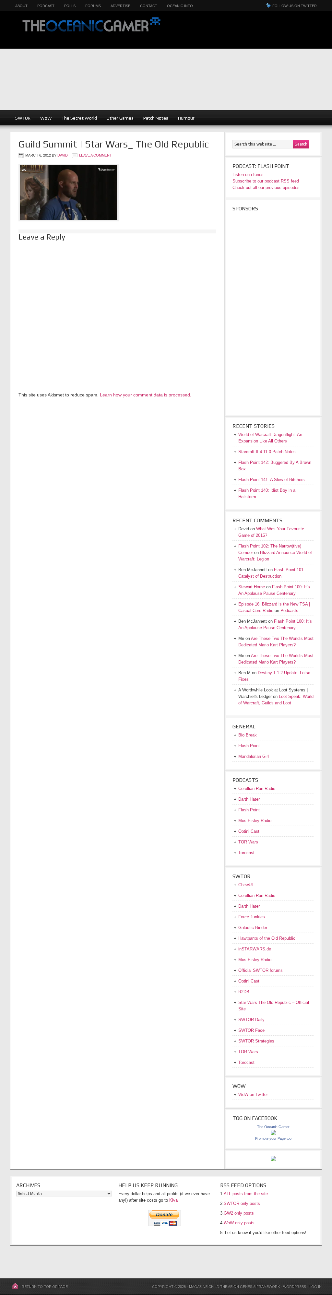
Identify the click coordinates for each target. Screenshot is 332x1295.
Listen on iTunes (248, 174)
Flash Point (249, 745)
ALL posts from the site (246, 1193)
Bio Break (247, 735)
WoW (46, 118)
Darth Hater (249, 799)
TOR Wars (248, 842)
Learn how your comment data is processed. (145, 394)
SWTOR (22, 118)
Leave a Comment (95, 155)
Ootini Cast (248, 831)
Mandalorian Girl (253, 756)
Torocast (246, 852)
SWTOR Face (251, 1030)
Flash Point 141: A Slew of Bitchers (271, 479)
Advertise (120, 6)
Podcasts (289, 610)
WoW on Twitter (253, 1094)
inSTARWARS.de (254, 949)
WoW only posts (239, 1222)
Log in (315, 1287)
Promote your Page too (273, 1138)
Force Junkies (251, 916)
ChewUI (245, 884)
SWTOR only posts (242, 1203)
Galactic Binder (252, 927)
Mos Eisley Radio (254, 820)
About (21, 6)
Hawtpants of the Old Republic (266, 938)
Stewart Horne (251, 586)
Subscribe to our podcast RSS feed (265, 181)
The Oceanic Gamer (89, 30)
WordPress (294, 1287)
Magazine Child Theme (210, 1287)
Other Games (120, 118)
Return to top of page (45, 1287)
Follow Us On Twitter (294, 6)
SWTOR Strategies (256, 1041)
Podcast (45, 6)
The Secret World (79, 118)
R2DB (243, 991)
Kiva (173, 1200)
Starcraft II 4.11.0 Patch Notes (267, 451)
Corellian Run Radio (256, 788)
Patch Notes (155, 118)
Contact (148, 6)
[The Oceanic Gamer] (273, 1133)
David (62, 155)
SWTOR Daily (251, 1019)
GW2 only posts (239, 1213)
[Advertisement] (251, 64)
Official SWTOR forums (260, 970)
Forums (93, 6)
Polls (70, 6)
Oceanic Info (180, 6)
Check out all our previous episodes (266, 187)
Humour (186, 118)
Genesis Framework (260, 1287)
